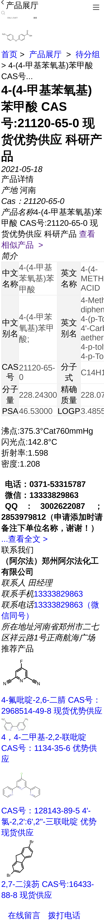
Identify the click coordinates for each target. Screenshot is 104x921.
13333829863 (58, 593)
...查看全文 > (24, 538)
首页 (9, 54)
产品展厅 (45, 54)
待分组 (88, 54)
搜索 (35, 18)
